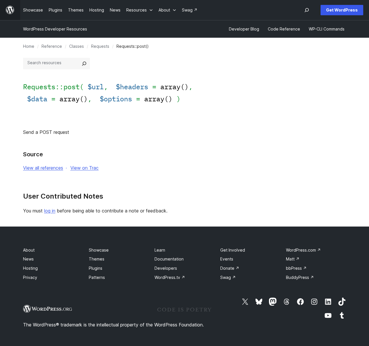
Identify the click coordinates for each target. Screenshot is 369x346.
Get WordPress (342, 9)
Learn (160, 250)
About (29, 250)
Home (28, 46)
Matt (293, 258)
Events (226, 258)
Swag (228, 277)
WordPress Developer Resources (55, 28)
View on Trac (84, 168)
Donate (229, 268)
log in (49, 211)
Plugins (95, 268)
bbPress (296, 268)
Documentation (169, 258)
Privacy (30, 277)
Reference (52, 46)
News (28, 258)
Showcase (99, 250)
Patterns (97, 277)
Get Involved (232, 250)
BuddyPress (300, 277)
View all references (43, 168)
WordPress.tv (170, 277)
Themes (96, 258)
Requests (100, 46)
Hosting (30, 268)
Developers (166, 268)
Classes (76, 46)
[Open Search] (307, 10)
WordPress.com (303, 250)
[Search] (84, 63)
